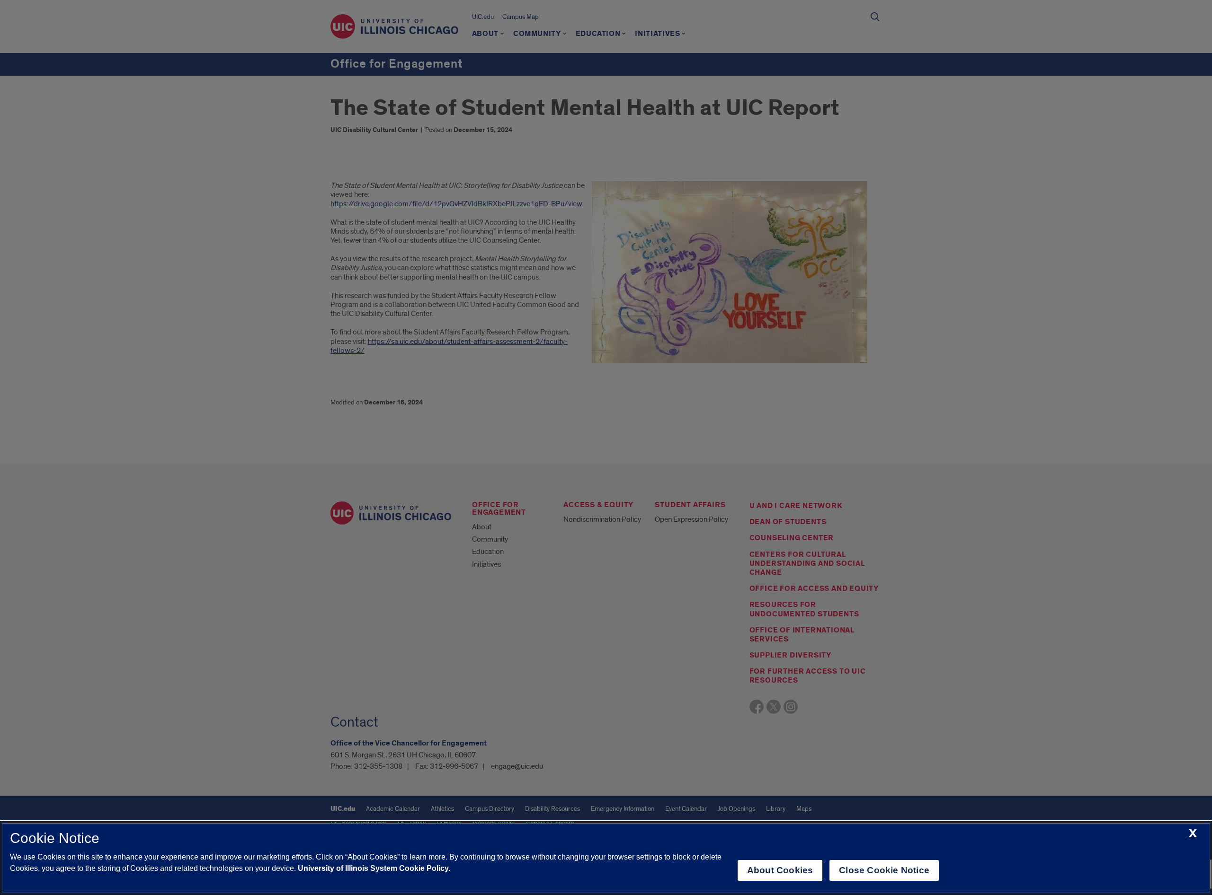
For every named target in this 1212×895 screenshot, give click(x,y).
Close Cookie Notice (884, 870)
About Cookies (780, 870)
